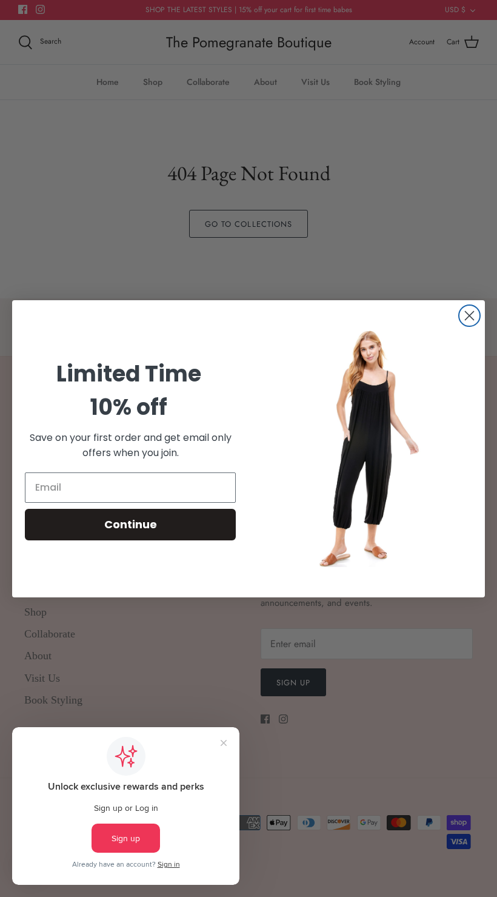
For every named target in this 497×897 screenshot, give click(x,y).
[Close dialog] (469, 315)
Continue (130, 524)
